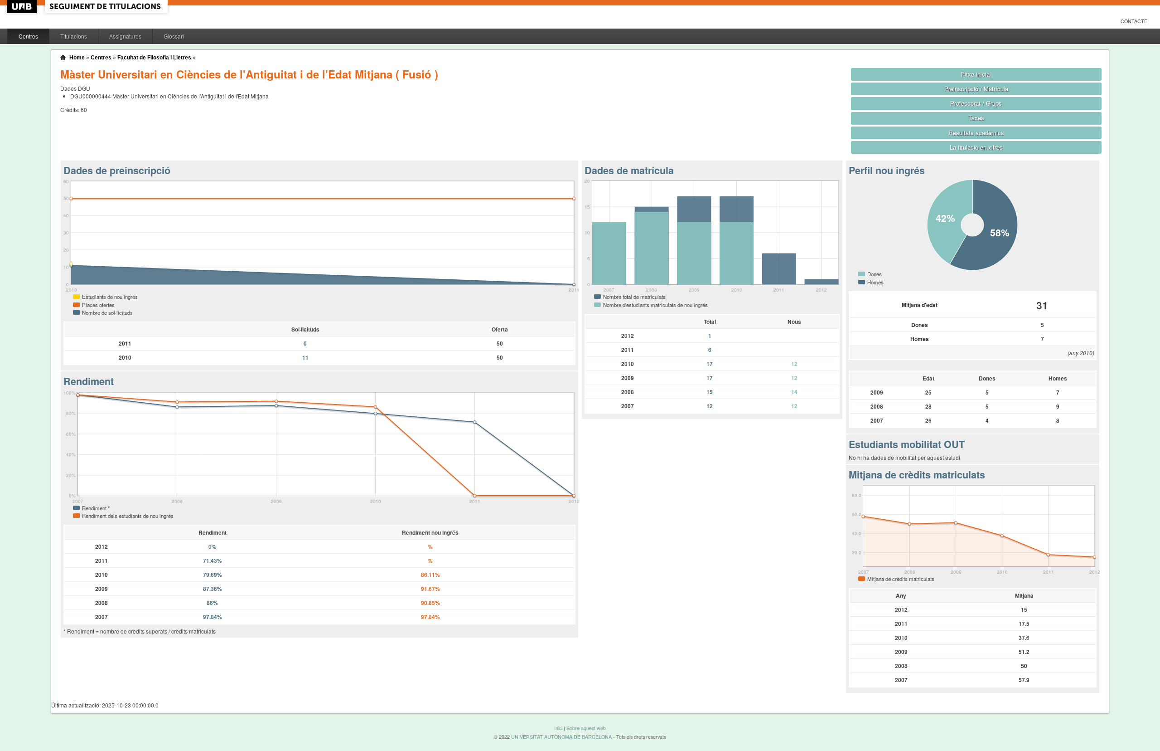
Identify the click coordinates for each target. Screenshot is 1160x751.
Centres (28, 36)
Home (77, 57)
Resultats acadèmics (976, 132)
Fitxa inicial (976, 74)
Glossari (174, 36)
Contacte (1134, 21)
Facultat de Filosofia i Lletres (154, 57)
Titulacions (73, 36)
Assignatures (125, 36)
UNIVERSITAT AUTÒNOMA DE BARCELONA (561, 736)
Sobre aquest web (586, 728)
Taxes (976, 117)
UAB (23, 6)
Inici (558, 728)
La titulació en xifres (976, 147)
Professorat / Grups (976, 103)
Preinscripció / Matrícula (976, 88)
